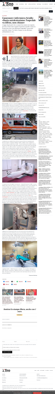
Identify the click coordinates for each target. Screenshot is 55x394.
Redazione (21, 380)
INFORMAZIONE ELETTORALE (45, 94)
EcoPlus (51, 370)
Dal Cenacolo (41, 88)
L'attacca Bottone (32, 4)
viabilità (47, 142)
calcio (40, 128)
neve (43, 137)
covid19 (48, 132)
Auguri (40, 83)
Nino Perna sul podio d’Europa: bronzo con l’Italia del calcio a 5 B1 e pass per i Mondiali (48, 43)
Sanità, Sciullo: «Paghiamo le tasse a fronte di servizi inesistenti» (31, 298)
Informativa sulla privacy (41, 375)
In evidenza (21, 4)
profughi (40, 138)
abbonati (40, 121)
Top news (40, 116)
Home (17, 4)
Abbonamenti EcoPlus (23, 377)
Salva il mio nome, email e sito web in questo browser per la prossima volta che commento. (19, 344)
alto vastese (41, 124)
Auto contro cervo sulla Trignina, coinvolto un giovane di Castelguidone (20, 357)
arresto (40, 125)
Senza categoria (42, 112)
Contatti (51, 4)
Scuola (40, 109)
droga (40, 133)
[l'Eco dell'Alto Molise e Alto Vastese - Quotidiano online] (8, 4)
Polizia (49, 137)
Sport (40, 114)
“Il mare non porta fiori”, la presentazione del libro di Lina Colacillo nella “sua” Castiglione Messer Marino (45, 190)
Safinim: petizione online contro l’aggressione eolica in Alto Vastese (44, 170)
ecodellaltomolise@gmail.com (42, 377)
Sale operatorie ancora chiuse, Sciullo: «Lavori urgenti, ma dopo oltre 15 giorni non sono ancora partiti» (7, 300)
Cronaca (3, 375)
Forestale (47, 133)
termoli (47, 141)
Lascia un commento (6, 319)
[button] (19, 84)
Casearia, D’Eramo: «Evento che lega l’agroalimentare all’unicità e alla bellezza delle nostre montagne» (48, 52)
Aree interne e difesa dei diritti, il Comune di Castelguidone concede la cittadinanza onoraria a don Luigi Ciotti (48, 32)
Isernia (44, 134)
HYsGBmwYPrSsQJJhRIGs (44, 161)
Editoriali (4, 382)
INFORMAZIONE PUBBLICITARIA (45, 97)
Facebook (38, 380)
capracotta (49, 128)
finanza (43, 133)
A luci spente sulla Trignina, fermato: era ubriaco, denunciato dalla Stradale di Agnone (17, 356)
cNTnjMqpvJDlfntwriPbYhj (44, 173)
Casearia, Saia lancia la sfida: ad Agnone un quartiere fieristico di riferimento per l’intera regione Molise (48, 63)
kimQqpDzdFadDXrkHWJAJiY (45, 201)
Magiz (40, 168)
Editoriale (39, 4)
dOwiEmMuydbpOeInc (43, 149)
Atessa (43, 125)
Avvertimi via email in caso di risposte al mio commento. (10, 347)
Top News (47, 370)
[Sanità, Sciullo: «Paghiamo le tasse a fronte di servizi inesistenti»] (31, 292)
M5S (47, 134)
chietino (40, 132)
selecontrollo (42, 141)
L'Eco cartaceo (41, 102)
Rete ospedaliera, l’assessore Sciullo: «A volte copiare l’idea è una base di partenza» (19, 299)
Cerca (51, 11)
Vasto (40, 142)
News (26, 4)
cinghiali (44, 132)
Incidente (40, 134)
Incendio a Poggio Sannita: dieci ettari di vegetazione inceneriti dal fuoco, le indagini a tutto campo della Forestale (48, 74)
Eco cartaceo (45, 4)
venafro (43, 142)
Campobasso (44, 128)
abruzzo (44, 121)
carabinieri (41, 129)
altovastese (46, 124)
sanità (44, 138)
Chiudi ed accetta (37, 393)
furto (51, 133)
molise (40, 137)
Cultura (40, 85)
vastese (50, 141)
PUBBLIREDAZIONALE (43, 107)
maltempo (50, 134)
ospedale (46, 137)
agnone (47, 121)
